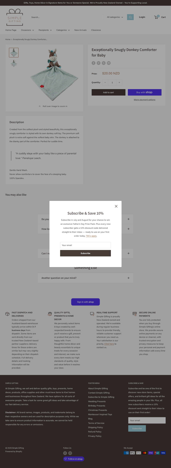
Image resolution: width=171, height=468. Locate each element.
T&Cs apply (91, 235)
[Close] (116, 206)
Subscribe (85, 253)
